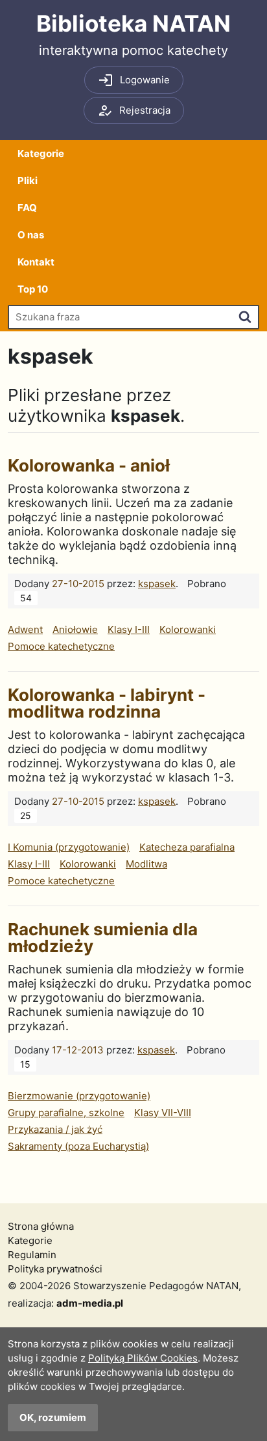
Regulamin (32, 1255)
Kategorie (40, 153)
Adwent (25, 629)
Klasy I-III (129, 629)
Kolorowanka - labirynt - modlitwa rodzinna (106, 703)
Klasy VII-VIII (162, 1112)
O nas (30, 235)
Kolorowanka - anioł (89, 465)
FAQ (27, 208)
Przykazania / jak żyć (55, 1129)
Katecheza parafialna (187, 847)
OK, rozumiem (52, 1417)
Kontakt (35, 262)
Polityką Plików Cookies (143, 1358)
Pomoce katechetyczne (61, 646)
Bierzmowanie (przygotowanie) (79, 1096)
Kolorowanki (187, 629)
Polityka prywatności (55, 1269)
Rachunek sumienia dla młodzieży (103, 937)
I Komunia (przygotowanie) (69, 847)
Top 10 (32, 289)
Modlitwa (146, 864)
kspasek (157, 583)
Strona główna (41, 1226)
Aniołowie (75, 629)
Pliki (27, 180)
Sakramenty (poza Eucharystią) (78, 1146)
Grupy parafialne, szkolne (66, 1112)
